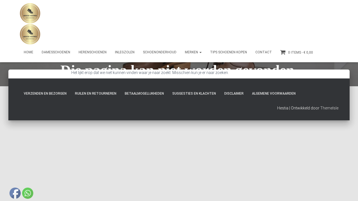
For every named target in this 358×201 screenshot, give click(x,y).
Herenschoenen (93, 52)
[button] (200, 52)
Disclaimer (234, 93)
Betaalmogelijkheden (144, 93)
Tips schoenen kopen (228, 52)
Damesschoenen (56, 52)
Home (28, 52)
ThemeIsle (329, 108)
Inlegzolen (125, 52)
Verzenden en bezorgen (45, 93)
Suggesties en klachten (194, 93)
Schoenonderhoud (159, 52)
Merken (192, 52)
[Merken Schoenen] (30, 24)
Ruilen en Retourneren (95, 93)
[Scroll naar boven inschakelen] (347, 190)
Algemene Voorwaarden (274, 93)
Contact (263, 52)
